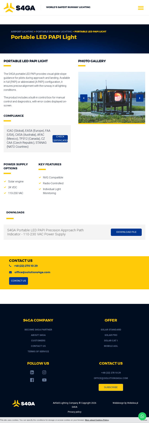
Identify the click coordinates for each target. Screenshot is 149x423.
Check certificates (60, 138)
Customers (38, 340)
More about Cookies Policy (97, 420)
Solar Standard (111, 329)
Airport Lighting (22, 32)
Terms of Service (38, 351)
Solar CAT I (111, 340)
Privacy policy (74, 412)
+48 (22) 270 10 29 (26, 266)
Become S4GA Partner (38, 329)
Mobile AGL (111, 346)
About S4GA (38, 335)
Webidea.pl (132, 403)
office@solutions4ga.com (32, 272)
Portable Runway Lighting (54, 32)
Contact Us (38, 346)
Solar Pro (110, 335)
